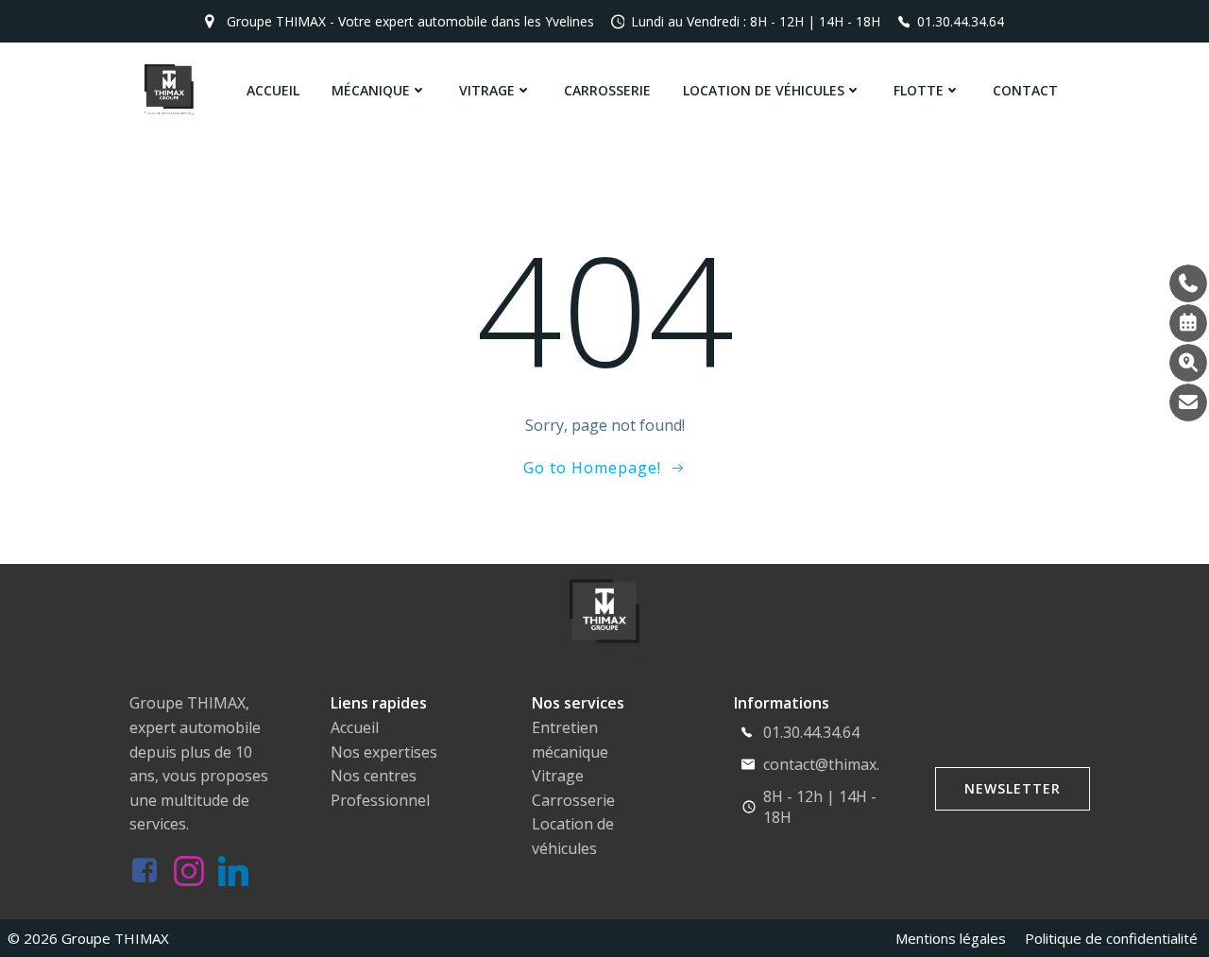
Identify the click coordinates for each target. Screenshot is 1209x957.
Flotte (919, 90)
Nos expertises (384, 752)
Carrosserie (607, 90)
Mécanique (371, 90)
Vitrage (487, 90)
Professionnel (380, 800)
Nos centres (374, 775)
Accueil (273, 90)
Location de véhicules (763, 90)
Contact (1025, 90)
